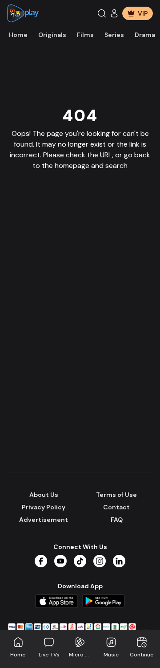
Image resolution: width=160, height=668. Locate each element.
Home (18, 35)
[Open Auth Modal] (114, 13)
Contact (116, 507)
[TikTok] (80, 561)
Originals (52, 35)
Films (85, 35)
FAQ (117, 520)
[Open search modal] (101, 13)
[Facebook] (41, 561)
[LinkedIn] (119, 561)
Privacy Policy (43, 507)
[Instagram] (99, 561)
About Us (43, 495)
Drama (145, 35)
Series (114, 35)
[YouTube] (60, 561)
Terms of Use (116, 495)
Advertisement (43, 520)
